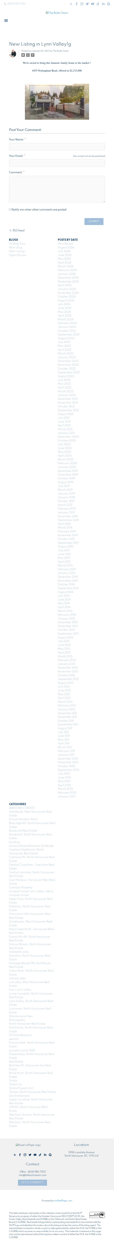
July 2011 (63, 732)
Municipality (17, 1020)
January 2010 (66, 796)
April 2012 (64, 698)
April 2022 (64, 387)
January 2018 (66, 497)
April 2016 (64, 524)
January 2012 (66, 709)
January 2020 (67, 467)
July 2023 (64, 342)
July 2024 (64, 304)
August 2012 (65, 683)
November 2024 (68, 293)
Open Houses (17, 255)
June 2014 (64, 599)
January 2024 (67, 327)
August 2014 (65, 592)
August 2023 (66, 338)
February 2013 (67, 660)
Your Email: (16, 156)
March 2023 (65, 353)
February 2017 (67, 508)
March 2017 (65, 505)
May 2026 (64, 259)
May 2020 (64, 452)
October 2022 (67, 368)
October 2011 (66, 721)
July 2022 (64, 380)
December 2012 (68, 667)
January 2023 (67, 357)
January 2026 (67, 274)
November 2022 (68, 365)
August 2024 (66, 300)
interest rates (17, 978)
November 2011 (67, 717)
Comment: (16, 172)
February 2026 (67, 270)
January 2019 (66, 493)
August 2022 (66, 376)
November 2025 (68, 281)
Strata (13, 1080)
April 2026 (64, 262)
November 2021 (68, 402)
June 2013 (64, 645)
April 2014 (64, 607)
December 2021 (68, 399)
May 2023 (64, 346)
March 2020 (66, 459)
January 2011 (66, 755)
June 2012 (64, 690)
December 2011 (67, 713)
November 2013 (68, 626)
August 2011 (65, 728)
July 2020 (64, 444)
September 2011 (68, 724)
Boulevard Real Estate (23, 830)
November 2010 (68, 762)
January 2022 (67, 395)
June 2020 (65, 448)
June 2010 (64, 777)
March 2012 (65, 702)
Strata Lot (15, 1084)
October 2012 (66, 675)
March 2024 (65, 319)
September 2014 (68, 588)
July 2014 (64, 596)
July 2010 (64, 774)
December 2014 (68, 577)
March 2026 (65, 266)
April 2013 (64, 652)
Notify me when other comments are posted (38, 209)
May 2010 (64, 781)
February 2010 (67, 792)
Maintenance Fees (21, 1016)
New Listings (17, 251)
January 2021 (66, 433)
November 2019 (68, 474)
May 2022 (64, 384)
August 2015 (65, 546)
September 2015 (68, 543)
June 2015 (64, 554)
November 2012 (68, 671)
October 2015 (66, 539)
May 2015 (64, 558)
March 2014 (65, 611)
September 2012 (68, 679)
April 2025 (65, 285)
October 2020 (67, 440)
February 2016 (67, 531)
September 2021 (68, 410)
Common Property (21, 887)
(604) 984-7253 (17, 4)
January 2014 (66, 618)
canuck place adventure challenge (31, 846)
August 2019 (65, 482)
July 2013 (64, 641)
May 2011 (63, 739)
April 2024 (64, 315)
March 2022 (65, 391)
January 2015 (66, 573)
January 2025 (67, 289)
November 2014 (68, 580)
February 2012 (67, 705)
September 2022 (69, 372)
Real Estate (16, 1061)
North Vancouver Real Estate (27, 1024)
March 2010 (65, 789)
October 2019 (66, 478)
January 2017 (66, 512)
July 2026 (64, 251)
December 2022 (68, 361)
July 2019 (64, 486)
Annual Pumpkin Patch (23, 819)
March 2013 (65, 656)
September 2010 (68, 770)
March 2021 (65, 429)
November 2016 (68, 516)
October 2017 (66, 501)
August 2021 (65, 414)
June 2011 (64, 736)
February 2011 (66, 751)
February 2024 (67, 323)
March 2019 (65, 490)
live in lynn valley (20, 989)
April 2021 (64, 425)
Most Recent (65, 243)
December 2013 (68, 622)
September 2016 (68, 520)
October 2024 (67, 296)
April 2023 (64, 350)
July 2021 (64, 418)
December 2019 (68, 471)
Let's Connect (32, 1182)
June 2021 (64, 421)
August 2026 (66, 247)
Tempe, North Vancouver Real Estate (32, 1092)
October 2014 (66, 584)
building (14, 842)
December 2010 (68, 758)
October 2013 (66, 630)
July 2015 (64, 550)
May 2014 (64, 603)
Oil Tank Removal (20, 1035)
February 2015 (67, 569)
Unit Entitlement (19, 1096)
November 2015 (68, 535)
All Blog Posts (17, 243)
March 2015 (65, 565)
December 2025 (68, 277)
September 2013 (68, 633)
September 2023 (69, 334)
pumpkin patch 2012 (22, 1050)
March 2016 (65, 527)
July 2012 (64, 686)
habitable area (19, 952)
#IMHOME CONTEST (22, 808)
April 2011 (64, 743)
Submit (94, 221)
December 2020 (68, 437)
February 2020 (67, 463)
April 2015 (64, 562)
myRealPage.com (63, 1201)
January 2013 (66, 664)
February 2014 (67, 614)
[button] (15, 4)
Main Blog (15, 247)
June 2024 (65, 308)
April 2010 (64, 785)
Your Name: (16, 139)
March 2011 (65, 747)
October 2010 (66, 766)
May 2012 (64, 694)
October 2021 (66, 406)
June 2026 (65, 255)
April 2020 (65, 455)
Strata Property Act (21, 1088)
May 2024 (64, 312)
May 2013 (64, 649)
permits (14, 1039)
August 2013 (65, 637)
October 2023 (67, 331)
